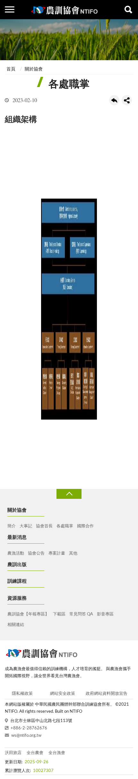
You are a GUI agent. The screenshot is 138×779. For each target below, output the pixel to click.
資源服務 (17, 598)
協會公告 (36, 553)
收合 (69, 494)
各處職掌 (64, 526)
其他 (73, 553)
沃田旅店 (13, 753)
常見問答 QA (81, 614)
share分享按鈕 (127, 100)
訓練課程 (17, 581)
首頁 (10, 69)
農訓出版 (17, 564)
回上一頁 (114, 100)
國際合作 (85, 526)
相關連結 (15, 625)
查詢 (128, 9)
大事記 (26, 526)
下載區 (59, 614)
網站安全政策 (62, 694)
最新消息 (17, 537)
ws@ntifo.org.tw (26, 736)
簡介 (11, 526)
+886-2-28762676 (29, 728)
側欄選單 (9, 9)
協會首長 (44, 526)
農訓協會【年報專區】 (28, 614)
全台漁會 (56, 753)
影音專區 (105, 614)
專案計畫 (56, 553)
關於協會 (34, 69)
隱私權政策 (22, 694)
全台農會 (35, 753)
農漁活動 (15, 553)
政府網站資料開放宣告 (106, 694)
